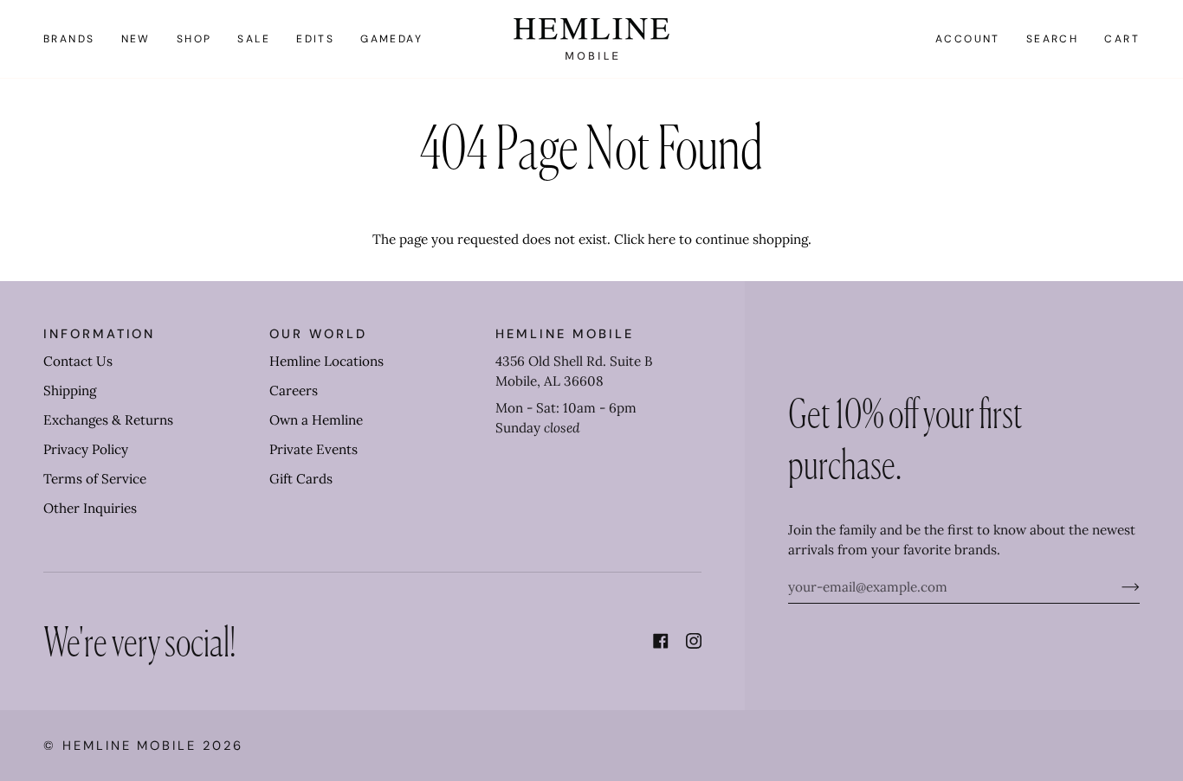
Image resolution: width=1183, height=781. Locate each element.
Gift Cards (301, 479)
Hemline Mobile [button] (564, 333)
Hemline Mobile (129, 745)
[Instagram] (693, 641)
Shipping (69, 390)
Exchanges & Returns (108, 420)
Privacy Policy (85, 449)
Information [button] (99, 333)
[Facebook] (661, 641)
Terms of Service (94, 479)
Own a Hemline (316, 420)
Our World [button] (317, 333)
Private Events (313, 449)
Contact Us (78, 361)
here (662, 239)
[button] (75, 39)
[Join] (1117, 587)
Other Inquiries (90, 508)
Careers (293, 390)
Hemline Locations (326, 361)
